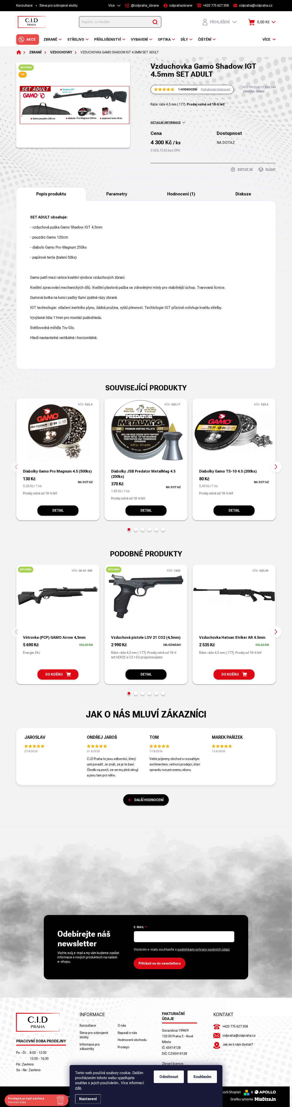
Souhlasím (202, 1077)
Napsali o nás (127, 1033)
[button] (128, 529)
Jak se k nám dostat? (237, 1044)
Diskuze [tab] (243, 194)
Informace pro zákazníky (90, 1047)
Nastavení (88, 1099)
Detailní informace (166, 122)
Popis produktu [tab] (51, 194)
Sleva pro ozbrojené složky (58, 5)
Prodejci (123, 1047)
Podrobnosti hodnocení (215, 89)
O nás (122, 1025)
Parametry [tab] (116, 194)
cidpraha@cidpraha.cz (239, 1035)
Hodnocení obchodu (132, 1040)
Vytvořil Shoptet (229, 1092)
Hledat (155, 22)
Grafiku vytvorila (242, 1099)
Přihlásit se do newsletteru (159, 963)
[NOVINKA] (58, 600)
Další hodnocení (149, 800)
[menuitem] (27, 39)
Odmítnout (168, 1077)
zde (78, 1088)
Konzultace (24, 5)
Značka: (253, 91)
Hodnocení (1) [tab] (181, 194)
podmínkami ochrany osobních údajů (203, 949)
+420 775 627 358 (235, 1026)
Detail (58, 510)
